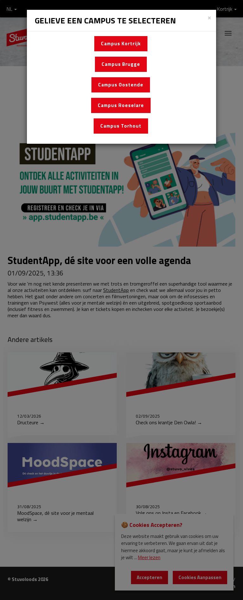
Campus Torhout (120, 125)
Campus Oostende (120, 84)
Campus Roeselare (121, 105)
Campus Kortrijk (121, 43)
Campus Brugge (121, 64)
